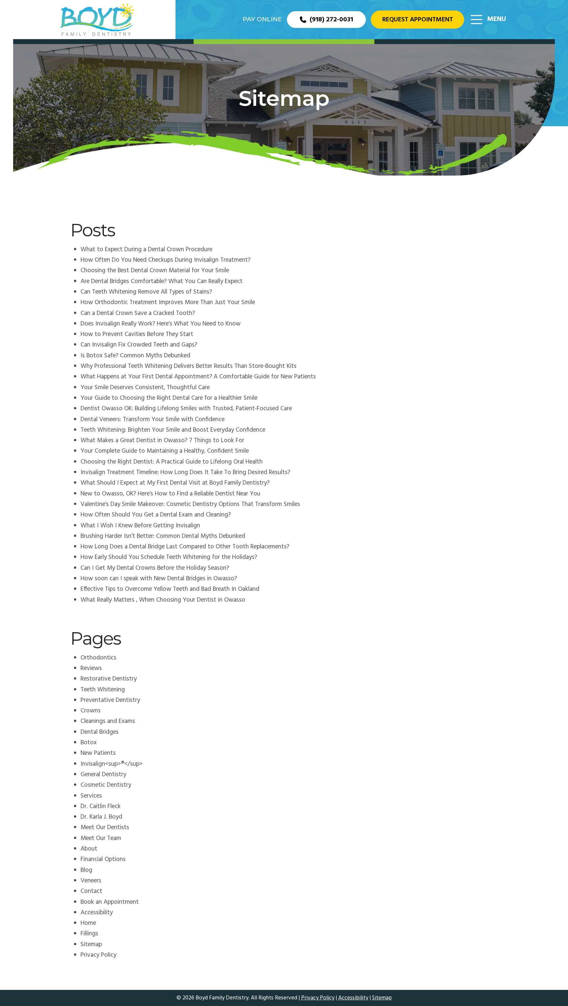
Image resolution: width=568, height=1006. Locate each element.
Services (91, 796)
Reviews (91, 668)
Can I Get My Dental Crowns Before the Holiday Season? (155, 568)
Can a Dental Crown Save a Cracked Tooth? (138, 313)
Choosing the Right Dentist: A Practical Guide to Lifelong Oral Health (172, 462)
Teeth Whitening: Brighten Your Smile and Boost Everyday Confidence (173, 430)
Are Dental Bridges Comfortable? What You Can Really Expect (162, 281)
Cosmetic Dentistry (106, 785)
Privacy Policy (98, 955)
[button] (488, 19)
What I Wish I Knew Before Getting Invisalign (140, 526)
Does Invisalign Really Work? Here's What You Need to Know (161, 324)
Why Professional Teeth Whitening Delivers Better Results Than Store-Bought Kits (188, 366)
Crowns (91, 711)
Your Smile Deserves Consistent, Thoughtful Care (145, 388)
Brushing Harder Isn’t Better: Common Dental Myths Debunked (163, 536)
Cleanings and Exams (108, 721)
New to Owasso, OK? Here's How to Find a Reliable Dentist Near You (170, 494)
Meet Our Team (101, 838)
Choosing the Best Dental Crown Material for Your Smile (155, 270)
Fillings (89, 934)
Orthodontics (98, 658)
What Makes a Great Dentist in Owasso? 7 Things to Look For (162, 440)
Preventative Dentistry (110, 700)
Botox (89, 743)
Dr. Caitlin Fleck (101, 806)
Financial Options (103, 859)
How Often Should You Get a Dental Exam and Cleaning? (156, 515)
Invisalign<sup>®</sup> (112, 764)
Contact (91, 891)
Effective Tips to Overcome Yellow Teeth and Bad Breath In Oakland (170, 589)
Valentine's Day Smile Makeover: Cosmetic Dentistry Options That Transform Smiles (190, 504)
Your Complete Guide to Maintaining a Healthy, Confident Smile (165, 451)
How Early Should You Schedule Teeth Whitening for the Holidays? (169, 557)
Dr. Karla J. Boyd (101, 817)
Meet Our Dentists (105, 827)
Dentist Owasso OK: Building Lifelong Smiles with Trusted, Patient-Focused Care (186, 409)
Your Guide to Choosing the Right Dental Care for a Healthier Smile (169, 398)
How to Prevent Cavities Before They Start (137, 334)
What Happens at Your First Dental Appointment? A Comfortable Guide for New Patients (198, 377)
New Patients (98, 753)
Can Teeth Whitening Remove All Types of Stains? (146, 292)
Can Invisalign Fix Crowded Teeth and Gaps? (139, 345)
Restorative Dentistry (109, 679)
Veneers (91, 881)
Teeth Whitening (103, 690)
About (89, 849)
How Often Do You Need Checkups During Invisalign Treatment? (165, 260)
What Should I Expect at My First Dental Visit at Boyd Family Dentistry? (175, 483)
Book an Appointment (110, 902)
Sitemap (91, 944)
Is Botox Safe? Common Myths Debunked (135, 356)
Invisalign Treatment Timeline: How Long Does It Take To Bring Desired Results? (185, 472)
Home (88, 923)
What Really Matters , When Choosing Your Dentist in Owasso (163, 600)
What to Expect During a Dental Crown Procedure (146, 249)
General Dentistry (103, 774)
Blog (86, 870)
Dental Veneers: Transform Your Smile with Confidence (153, 419)
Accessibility (97, 913)
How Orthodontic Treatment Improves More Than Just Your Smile (168, 302)
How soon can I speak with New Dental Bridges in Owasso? (159, 579)
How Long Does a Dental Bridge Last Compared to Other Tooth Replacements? (185, 547)
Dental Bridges (100, 732)
